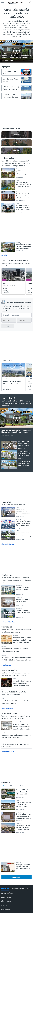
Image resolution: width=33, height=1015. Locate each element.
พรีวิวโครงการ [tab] (13, 786)
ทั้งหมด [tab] (5, 786)
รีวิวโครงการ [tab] (23, 786)
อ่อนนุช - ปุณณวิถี (6, 897)
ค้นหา (7, 326)
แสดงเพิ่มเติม (16, 877)
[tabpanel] (16, 901)
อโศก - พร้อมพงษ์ (6, 901)
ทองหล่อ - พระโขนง (7, 893)
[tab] (5, 889)
